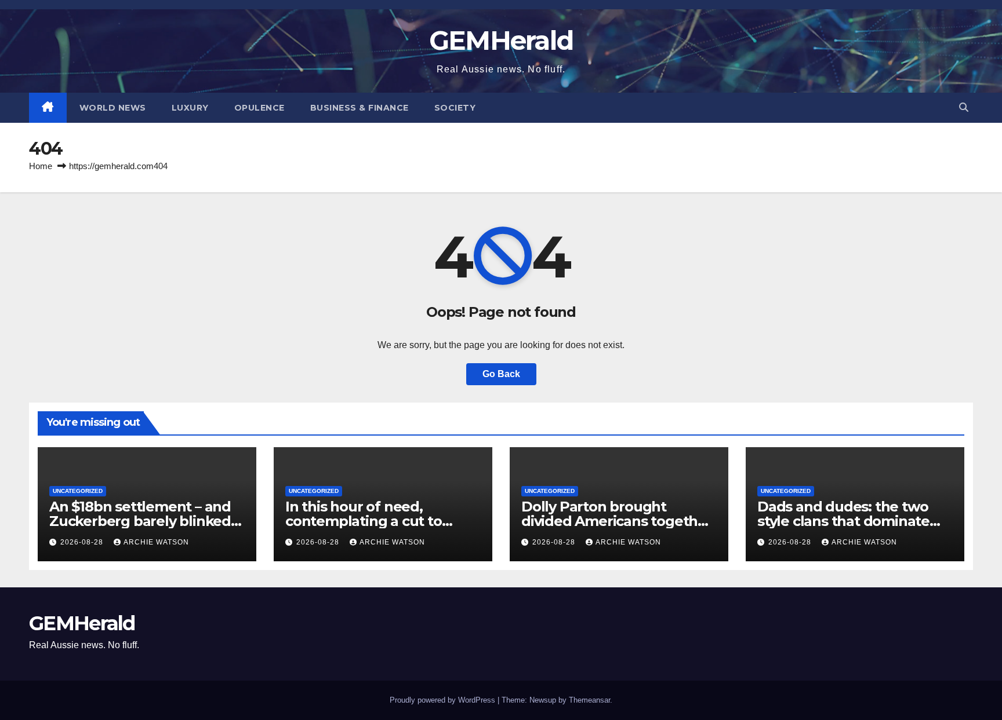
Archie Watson (156, 542)
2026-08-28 (83, 542)
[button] (963, 107)
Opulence (259, 108)
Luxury (190, 108)
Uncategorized (78, 491)
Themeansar (589, 700)
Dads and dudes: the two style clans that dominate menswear (843, 521)
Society (455, 108)
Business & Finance (359, 108)
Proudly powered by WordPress (444, 700)
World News (112, 108)
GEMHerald (501, 40)
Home (40, 166)
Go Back (501, 374)
